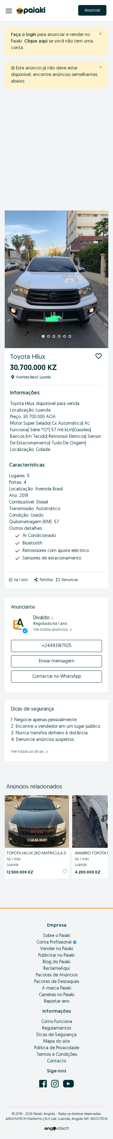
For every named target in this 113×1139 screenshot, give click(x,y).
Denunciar (69, 580)
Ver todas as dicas (28, 752)
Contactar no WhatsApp (56, 676)
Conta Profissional (54, 942)
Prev (13, 279)
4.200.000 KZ (87, 872)
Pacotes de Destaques (56, 982)
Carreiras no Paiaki (56, 995)
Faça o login (23, 35)
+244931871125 (57, 646)
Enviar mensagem (56, 661)
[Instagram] (55, 1083)
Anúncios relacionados (34, 787)
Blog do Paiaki (56, 962)
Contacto (56, 1061)
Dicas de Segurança (56, 1035)
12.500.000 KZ (20, 872)
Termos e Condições (56, 1054)
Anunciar (92, 10)
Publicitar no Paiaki (56, 955)
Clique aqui (35, 41)
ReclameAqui (56, 968)
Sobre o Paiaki (56, 936)
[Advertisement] (56, 151)
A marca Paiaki (56, 988)
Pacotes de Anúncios (57, 975)
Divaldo (42, 617)
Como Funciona (56, 1022)
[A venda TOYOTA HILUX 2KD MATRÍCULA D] (37, 820)
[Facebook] (43, 1083)
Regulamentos (56, 1028)
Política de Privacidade (56, 1048)
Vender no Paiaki (56, 949)
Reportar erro (56, 1001)
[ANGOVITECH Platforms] (56, 1128)
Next (100, 279)
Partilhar (46, 580)
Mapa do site (56, 1041)
